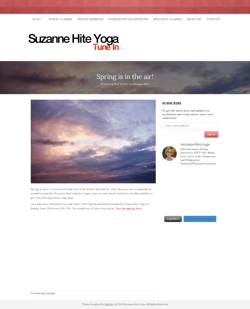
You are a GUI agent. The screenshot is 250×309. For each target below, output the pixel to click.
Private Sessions (90, 19)
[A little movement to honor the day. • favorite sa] (168, 173)
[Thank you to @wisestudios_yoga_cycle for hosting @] (197, 200)
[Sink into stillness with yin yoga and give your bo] (183, 173)
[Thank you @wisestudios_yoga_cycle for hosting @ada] (197, 209)
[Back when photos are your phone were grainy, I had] (212, 209)
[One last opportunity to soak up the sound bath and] (168, 200)
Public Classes (60, 19)
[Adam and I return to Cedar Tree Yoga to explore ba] (197, 191)
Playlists (51, 293)
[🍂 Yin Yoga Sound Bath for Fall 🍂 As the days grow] (168, 191)
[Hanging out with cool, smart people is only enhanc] (168, 209)
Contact (213, 19)
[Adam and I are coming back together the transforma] (183, 182)
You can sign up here (129, 208)
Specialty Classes (167, 19)
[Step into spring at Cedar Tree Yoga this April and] (197, 173)
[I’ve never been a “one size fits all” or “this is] (212, 182)
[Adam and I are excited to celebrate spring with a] (212, 200)
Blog (37, 19)
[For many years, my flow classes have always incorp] (212, 173)
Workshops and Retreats (128, 19)
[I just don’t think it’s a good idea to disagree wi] (183, 209)
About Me (194, 19)
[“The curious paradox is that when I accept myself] (168, 182)
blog (43, 293)
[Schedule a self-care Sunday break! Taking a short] (197, 182)
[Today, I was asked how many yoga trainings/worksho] (212, 191)
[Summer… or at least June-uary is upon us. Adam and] (183, 200)
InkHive (109, 304)
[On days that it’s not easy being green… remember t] (183, 191)
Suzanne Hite (141, 84)
